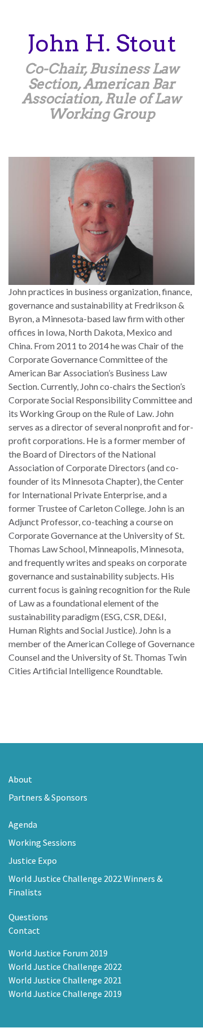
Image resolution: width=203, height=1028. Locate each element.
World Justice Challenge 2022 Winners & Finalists (85, 885)
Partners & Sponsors (47, 797)
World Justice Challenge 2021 (65, 980)
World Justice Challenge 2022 (65, 966)
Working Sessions (42, 842)
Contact (24, 930)
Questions (28, 916)
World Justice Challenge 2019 (65, 993)
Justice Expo (32, 860)
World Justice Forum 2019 (58, 953)
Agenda (22, 824)
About (20, 779)
